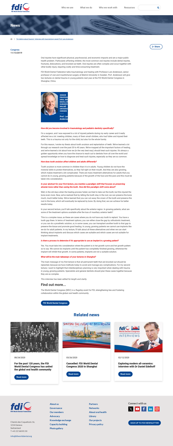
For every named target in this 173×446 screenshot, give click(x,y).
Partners (93, 404)
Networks (94, 408)
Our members (57, 412)
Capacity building (58, 424)
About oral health (98, 412)
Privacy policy (96, 424)
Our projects (95, 420)
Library (92, 416)
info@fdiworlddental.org (21, 436)
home (11, 39)
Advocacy (55, 416)
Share (157, 46)
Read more (21, 377)
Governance (56, 408)
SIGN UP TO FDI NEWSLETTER (144, 423)
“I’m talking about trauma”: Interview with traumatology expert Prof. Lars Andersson (44, 39)
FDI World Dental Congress (55, 303)
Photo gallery (56, 428)
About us (54, 404)
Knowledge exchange (60, 420)
